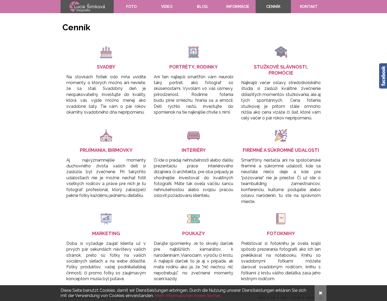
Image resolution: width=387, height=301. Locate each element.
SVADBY (106, 67)
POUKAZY (193, 233)
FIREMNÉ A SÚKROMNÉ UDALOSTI (281, 150)
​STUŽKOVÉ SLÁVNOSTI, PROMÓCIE (281, 69)
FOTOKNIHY (281, 233)
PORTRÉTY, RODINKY (193, 67)
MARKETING (106, 233)
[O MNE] (87, 6)
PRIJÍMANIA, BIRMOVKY (106, 150)
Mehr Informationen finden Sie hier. (188, 295)
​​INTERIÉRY (194, 150)
